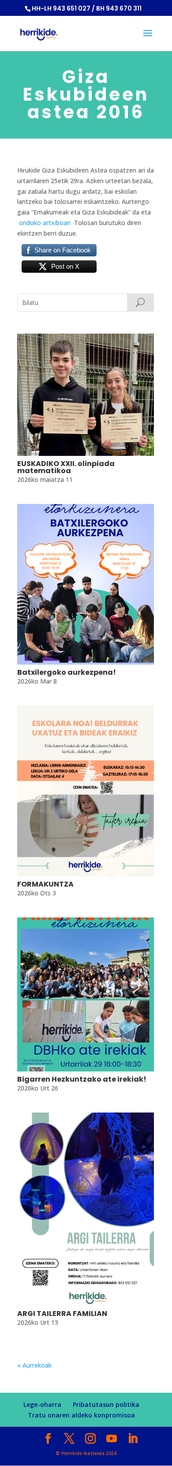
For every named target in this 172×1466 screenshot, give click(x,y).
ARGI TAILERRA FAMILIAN (62, 1313)
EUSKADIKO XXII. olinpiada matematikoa (66, 467)
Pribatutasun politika (106, 1404)
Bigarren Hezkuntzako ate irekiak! (81, 1079)
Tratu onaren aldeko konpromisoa (81, 1415)
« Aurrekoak (34, 1365)
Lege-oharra (42, 1404)
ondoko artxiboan (44, 222)
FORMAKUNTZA (45, 884)
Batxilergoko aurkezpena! (66, 672)
